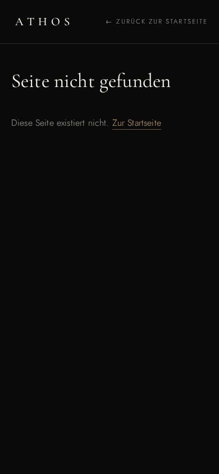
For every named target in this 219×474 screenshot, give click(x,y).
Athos (44, 22)
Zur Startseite (136, 122)
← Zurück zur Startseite (157, 21)
